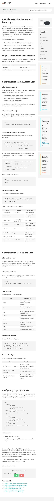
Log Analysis (43, 3)
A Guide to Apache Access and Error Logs (13, 491)
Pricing (49, 3)
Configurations (43, 51)
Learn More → (45, 109)
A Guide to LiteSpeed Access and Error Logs (14, 487)
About (36, 3)
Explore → (44, 83)
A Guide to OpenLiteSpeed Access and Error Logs (15, 485)
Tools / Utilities (43, 37)
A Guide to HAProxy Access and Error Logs (14, 490)
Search (41, 20)
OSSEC (41, 43)
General (42, 48)
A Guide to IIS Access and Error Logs (12, 488)
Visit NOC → (44, 172)
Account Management (43, 57)
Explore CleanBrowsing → (45, 144)
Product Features (44, 40)
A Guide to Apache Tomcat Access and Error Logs (15, 483)
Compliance (42, 54)
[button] (16, 475)
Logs (41, 45)
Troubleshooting (43, 34)
